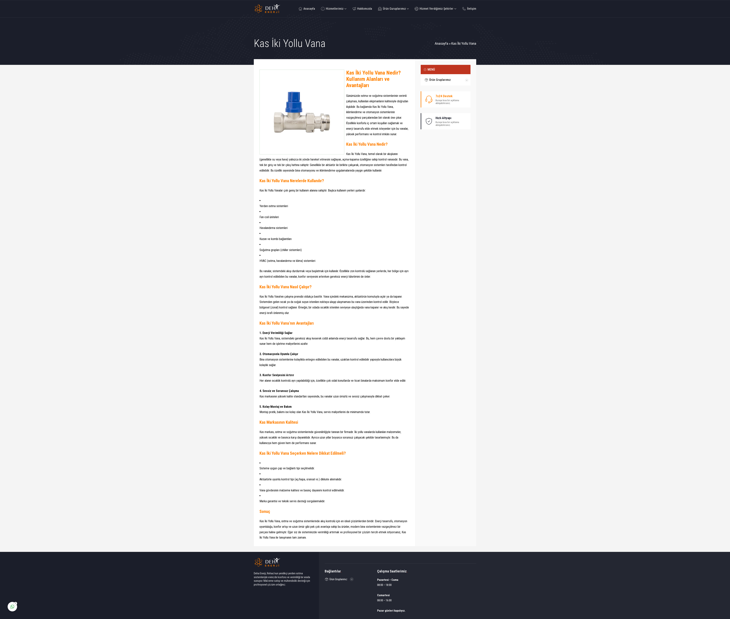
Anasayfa (441, 43)
